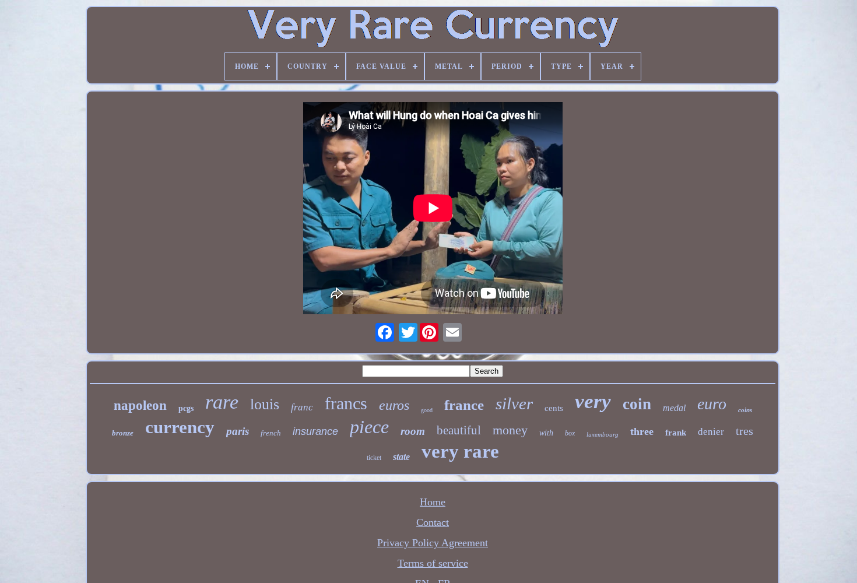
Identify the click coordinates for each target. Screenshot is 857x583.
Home (432, 502)
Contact (432, 522)
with (546, 433)
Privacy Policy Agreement (432, 543)
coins (745, 409)
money (510, 430)
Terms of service (433, 563)
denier (711, 431)
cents (554, 408)
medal (674, 408)
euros (394, 405)
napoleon (140, 405)
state (401, 457)
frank (675, 432)
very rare (460, 451)
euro (711, 404)
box (570, 433)
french (271, 433)
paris (237, 431)
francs (346, 403)
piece (369, 426)
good (427, 410)
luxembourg (602, 434)
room (413, 431)
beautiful (459, 430)
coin (637, 404)
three (642, 431)
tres (744, 430)
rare (221, 402)
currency (180, 427)
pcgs (186, 408)
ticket (374, 458)
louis (264, 404)
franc (302, 407)
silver (514, 403)
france (464, 405)
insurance (315, 431)
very (593, 401)
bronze (123, 433)
